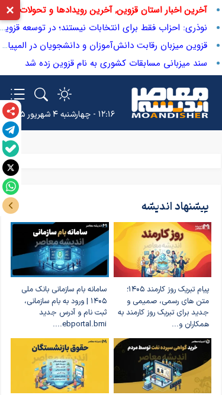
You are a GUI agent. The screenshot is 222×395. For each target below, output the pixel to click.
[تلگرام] (10, 129)
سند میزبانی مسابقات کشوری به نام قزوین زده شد (116, 63)
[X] (10, 167)
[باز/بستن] (10, 205)
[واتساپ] (10, 186)
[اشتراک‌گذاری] (10, 110)
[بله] (10, 148)
